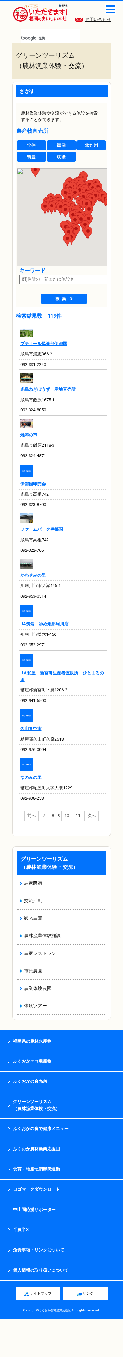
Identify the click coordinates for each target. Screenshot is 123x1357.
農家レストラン (40, 953)
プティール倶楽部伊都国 (43, 343)
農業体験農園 (37, 988)
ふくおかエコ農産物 (32, 1061)
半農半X (21, 1229)
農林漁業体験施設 (42, 935)
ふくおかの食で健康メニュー (41, 1128)
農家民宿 (33, 883)
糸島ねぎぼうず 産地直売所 (48, 389)
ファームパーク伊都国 (41, 529)
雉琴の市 (28, 434)
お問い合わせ (98, 19)
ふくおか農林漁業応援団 (36, 1148)
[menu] (110, 9)
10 (66, 815)
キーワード (32, 270)
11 (78, 815)
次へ (91, 815)
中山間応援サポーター (34, 1209)
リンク (87, 1293)
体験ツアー (35, 1005)
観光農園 (33, 918)
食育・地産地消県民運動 (36, 1169)
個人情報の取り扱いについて (41, 1270)
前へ (31, 815)
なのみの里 (31, 777)
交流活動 (33, 900)
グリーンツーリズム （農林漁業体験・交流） (36, 1105)
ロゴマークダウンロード (36, 1189)
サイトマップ (40, 1293)
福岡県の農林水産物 (32, 1041)
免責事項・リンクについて (38, 1249)
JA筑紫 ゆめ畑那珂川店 (44, 623)
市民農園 (33, 970)
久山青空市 (31, 728)
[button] (67, 240)
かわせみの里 (33, 575)
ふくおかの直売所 (30, 1081)
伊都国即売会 (33, 483)
